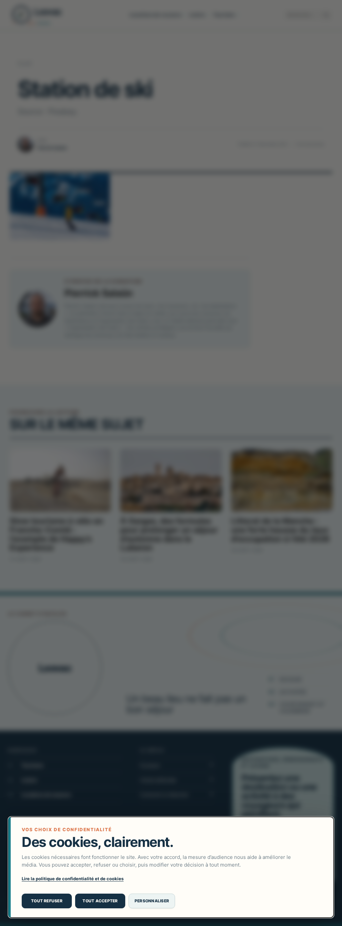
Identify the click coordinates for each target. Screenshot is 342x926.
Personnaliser (152, 900)
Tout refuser (46, 900)
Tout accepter (100, 900)
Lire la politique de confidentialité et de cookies (73, 878)
